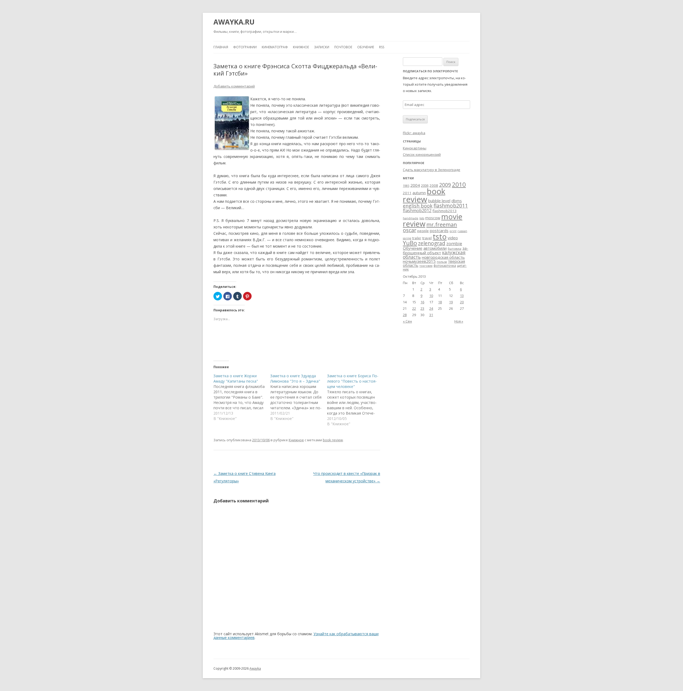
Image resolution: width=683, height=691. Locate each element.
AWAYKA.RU (234, 22)
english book (417, 205)
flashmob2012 (417, 210)
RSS (381, 47)
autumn (419, 192)
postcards (439, 230)
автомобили (435, 248)
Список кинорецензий (422, 154)
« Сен (407, 321)
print (453, 231)
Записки (321, 47)
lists (421, 218)
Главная (220, 47)
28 (405, 314)
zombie (454, 243)
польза (442, 262)
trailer (416, 238)
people (423, 230)
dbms (456, 200)
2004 (415, 185)
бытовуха (454, 249)
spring (407, 238)
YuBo (410, 243)
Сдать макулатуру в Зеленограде (431, 169)
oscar (409, 230)
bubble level (439, 200)
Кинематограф (275, 47)
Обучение (365, 47)
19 (451, 302)
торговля (425, 266)
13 (462, 295)
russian (462, 231)
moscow (432, 217)
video (453, 237)
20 (462, 302)
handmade (410, 218)
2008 (434, 185)
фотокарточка (445, 265)
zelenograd (431, 243)
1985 (406, 186)
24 (431, 308)
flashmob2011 (451, 205)
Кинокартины (414, 148)
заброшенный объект (435, 250)
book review (333, 440)
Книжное (301, 47)
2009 (445, 184)
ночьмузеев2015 (419, 261)
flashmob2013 (444, 210)
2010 (459, 184)
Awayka (255, 668)
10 (431, 295)
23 (422, 308)
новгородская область (443, 257)
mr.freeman (441, 224)
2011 (407, 192)
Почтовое (343, 47)
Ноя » (458, 321)
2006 (424, 185)
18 (440, 302)
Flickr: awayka (414, 132)
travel (427, 238)
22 (414, 308)
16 (422, 302)
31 (431, 314)
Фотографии (245, 47)
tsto (440, 236)
